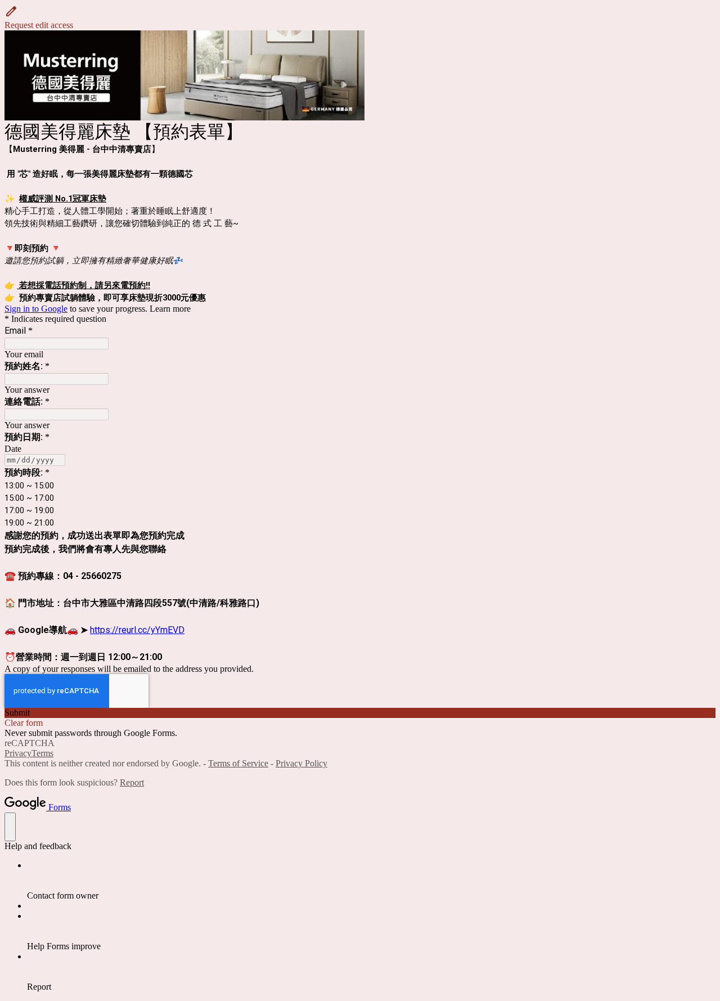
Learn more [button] (170, 308)
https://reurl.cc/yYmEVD (137, 630)
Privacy (18, 753)
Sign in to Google (36, 308)
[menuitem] (371, 880)
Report (132, 782)
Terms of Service (238, 763)
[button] (360, 17)
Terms (42, 753)
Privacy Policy (301, 763)
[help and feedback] (10, 827)
